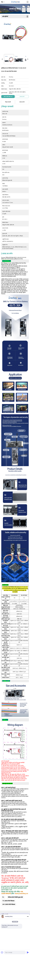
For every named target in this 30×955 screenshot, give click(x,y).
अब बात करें (22, 96)
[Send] (27, 952)
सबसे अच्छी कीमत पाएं (8, 96)
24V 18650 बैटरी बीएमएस (8, 904)
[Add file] (2, 952)
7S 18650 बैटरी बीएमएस (8, 900)
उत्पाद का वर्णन (22, 102)
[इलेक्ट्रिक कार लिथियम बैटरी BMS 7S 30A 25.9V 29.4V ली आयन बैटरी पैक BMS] (14, 36)
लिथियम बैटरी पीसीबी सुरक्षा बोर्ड (15, 897)
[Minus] (28, 916)
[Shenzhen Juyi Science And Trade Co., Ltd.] (15, 2)
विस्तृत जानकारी (8, 102)
